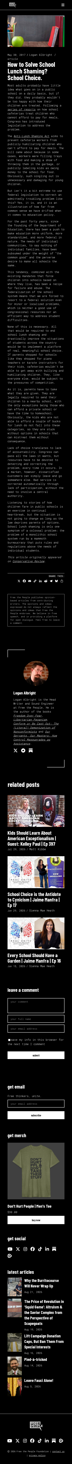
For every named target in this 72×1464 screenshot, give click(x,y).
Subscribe (36, 1115)
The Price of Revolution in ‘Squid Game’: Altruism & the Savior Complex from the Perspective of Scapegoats (44, 1312)
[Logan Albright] (36, 673)
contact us (58, 1451)
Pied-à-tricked (35, 1359)
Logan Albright (40, 54)
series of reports (21, 109)
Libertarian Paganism (30, 719)
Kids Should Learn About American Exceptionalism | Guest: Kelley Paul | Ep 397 (32, 838)
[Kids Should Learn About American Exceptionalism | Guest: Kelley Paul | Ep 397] (36, 811)
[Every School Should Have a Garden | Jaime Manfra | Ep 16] (36, 933)
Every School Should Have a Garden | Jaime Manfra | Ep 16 (34, 958)
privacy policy (37, 1455)
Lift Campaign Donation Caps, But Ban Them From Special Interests (44, 1341)
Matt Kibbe (37, 849)
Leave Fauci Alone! (38, 1380)
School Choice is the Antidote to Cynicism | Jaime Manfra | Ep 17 (34, 899)
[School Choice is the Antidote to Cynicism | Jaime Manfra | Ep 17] (36, 872)
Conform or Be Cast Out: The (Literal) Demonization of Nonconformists (36, 727)
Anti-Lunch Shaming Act (31, 136)
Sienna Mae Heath (42, 910)
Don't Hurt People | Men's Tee (29, 1205)
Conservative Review (28, 561)
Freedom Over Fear (27, 715)
